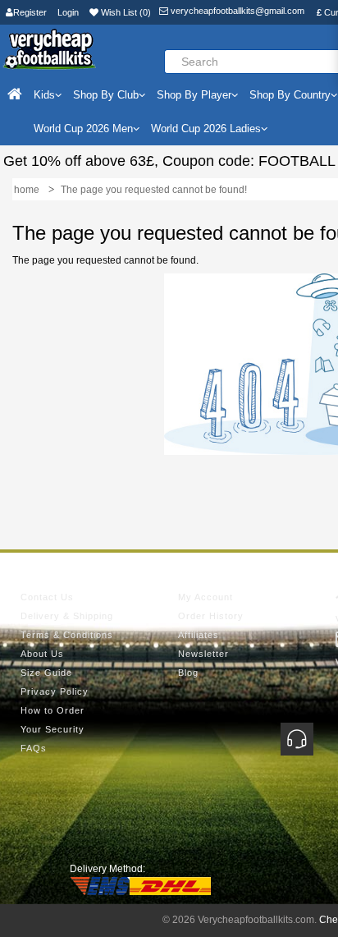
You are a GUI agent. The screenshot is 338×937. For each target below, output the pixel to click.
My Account (205, 597)
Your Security (52, 729)
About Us (42, 654)
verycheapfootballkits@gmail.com (236, 11)
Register (30, 12)
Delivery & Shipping (67, 616)
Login (68, 12)
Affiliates (198, 635)
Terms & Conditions (67, 635)
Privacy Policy (55, 691)
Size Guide (46, 672)
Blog (188, 672)
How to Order (52, 710)
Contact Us (47, 597)
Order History (211, 616)
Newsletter (203, 654)
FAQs (34, 748)
